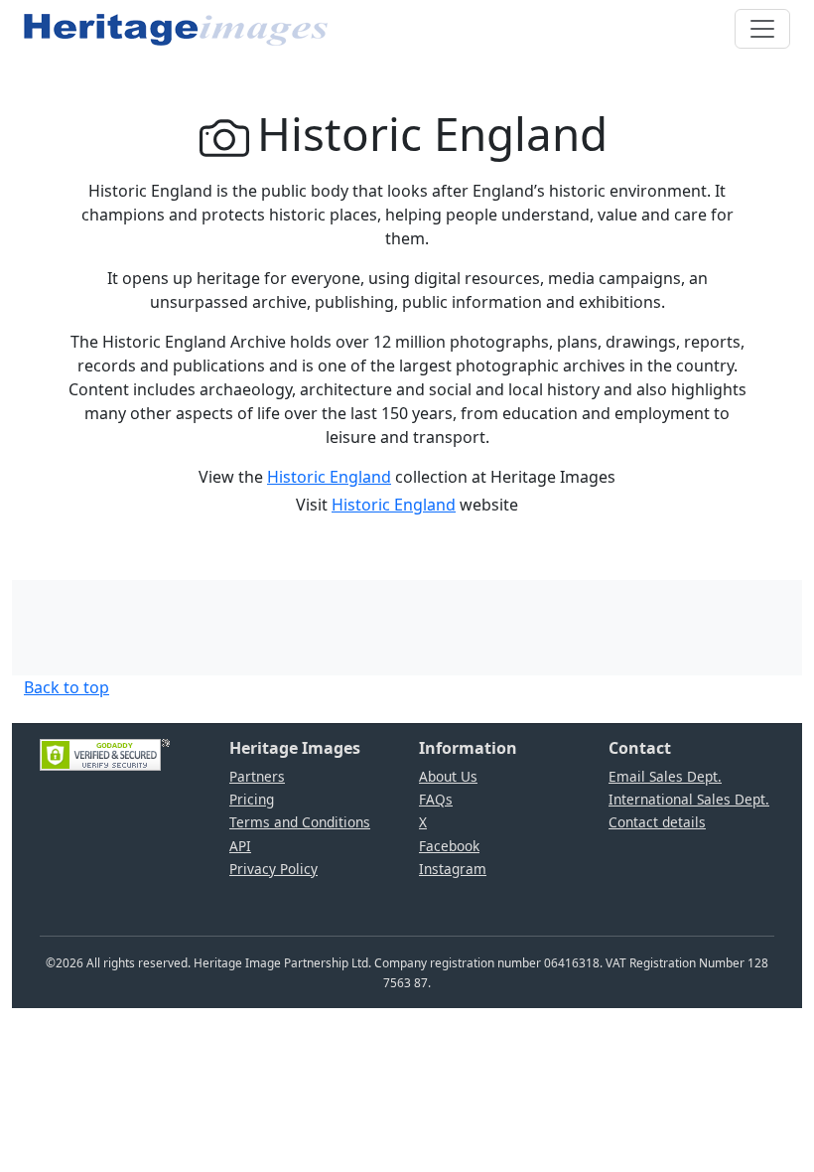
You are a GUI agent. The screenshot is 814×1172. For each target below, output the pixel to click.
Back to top (66, 687)
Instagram (452, 868)
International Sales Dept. (689, 799)
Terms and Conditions (299, 821)
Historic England (329, 477)
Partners (257, 776)
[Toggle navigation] (762, 29)
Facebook (449, 845)
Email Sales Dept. (665, 776)
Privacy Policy (273, 868)
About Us (448, 776)
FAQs (436, 799)
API (240, 845)
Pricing (251, 799)
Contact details (657, 821)
